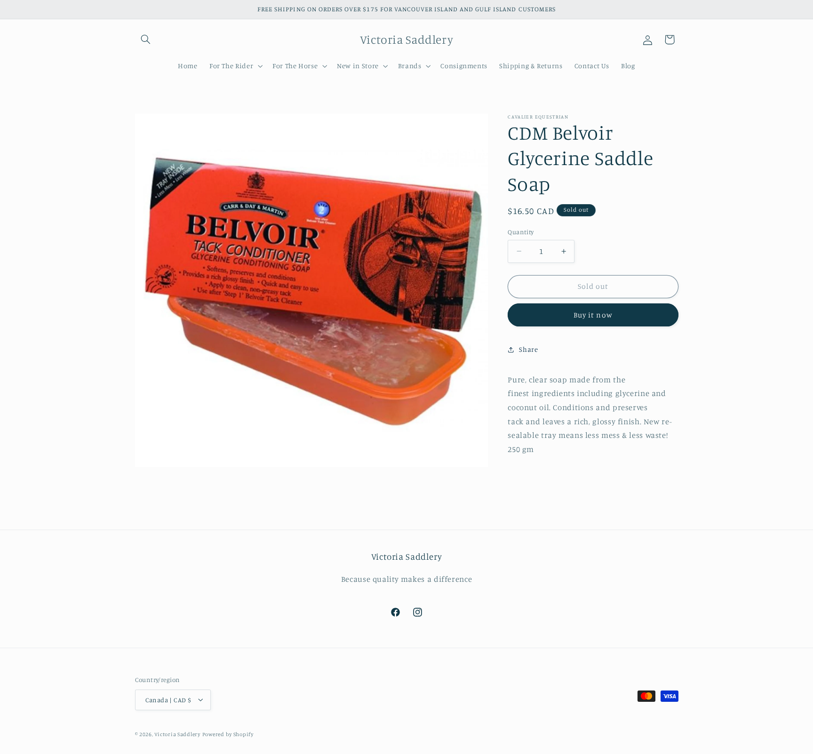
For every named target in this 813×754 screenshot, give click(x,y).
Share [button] (528, 349)
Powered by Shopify (228, 733)
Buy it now (593, 314)
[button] (146, 39)
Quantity (521, 232)
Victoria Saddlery (177, 733)
